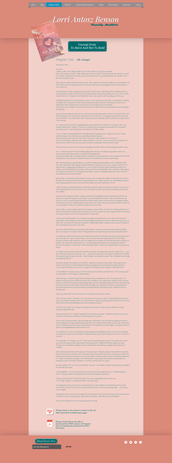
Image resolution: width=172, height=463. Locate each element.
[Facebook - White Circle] (125, 442)
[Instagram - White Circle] (140, 442)
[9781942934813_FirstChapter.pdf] (50, 424)
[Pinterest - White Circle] (135, 442)
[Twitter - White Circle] (130, 442)
